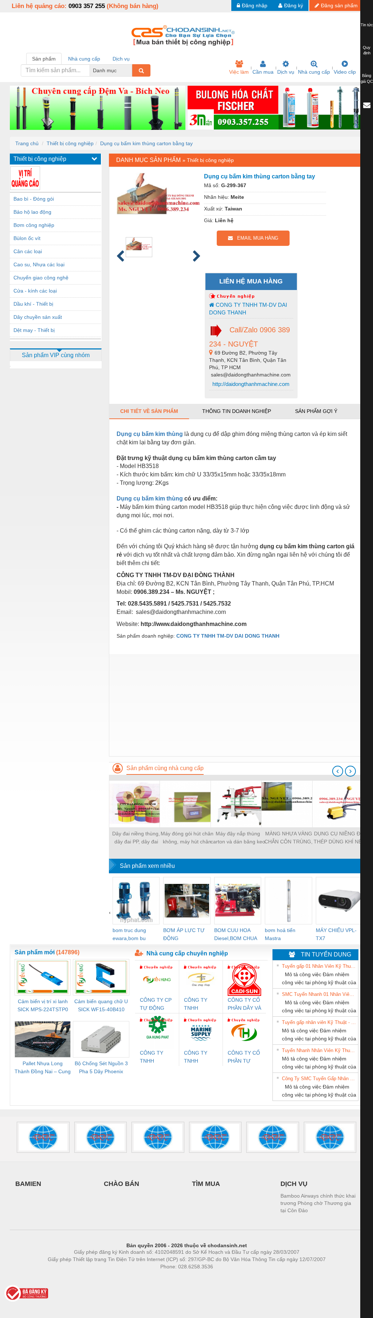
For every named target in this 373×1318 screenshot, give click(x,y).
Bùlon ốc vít (26, 238)
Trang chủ (27, 143)
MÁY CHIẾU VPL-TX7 (336, 934)
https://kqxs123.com (222, 1277)
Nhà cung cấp (314, 72)
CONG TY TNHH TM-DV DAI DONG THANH (248, 309)
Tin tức (367, 25)
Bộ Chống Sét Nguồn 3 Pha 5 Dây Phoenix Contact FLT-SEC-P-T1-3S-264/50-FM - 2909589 (101, 1067)
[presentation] (337, 771)
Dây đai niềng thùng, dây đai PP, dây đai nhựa (136, 838)
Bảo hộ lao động (32, 212)
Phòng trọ (139, 1277)
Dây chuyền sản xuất (37, 317)
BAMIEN (28, 1183)
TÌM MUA (206, 1183)
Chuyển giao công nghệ (40, 278)
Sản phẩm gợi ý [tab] (316, 411)
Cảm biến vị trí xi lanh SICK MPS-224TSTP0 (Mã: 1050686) (42, 1005)
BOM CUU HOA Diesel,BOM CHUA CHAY (235, 934)
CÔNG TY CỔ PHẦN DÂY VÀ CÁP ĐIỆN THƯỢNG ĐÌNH (244, 1004)
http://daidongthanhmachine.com (250, 384)
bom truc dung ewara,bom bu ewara (129, 934)
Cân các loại (27, 251)
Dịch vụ (285, 72)
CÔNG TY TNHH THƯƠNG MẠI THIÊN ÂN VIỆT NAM (200, 1004)
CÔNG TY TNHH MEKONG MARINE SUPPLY (195, 1057)
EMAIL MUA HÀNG (255, 238)
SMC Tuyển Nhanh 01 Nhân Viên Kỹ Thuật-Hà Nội (319, 994)
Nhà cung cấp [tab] (84, 59)
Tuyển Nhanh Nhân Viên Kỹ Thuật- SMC (319, 1050)
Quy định (366, 50)
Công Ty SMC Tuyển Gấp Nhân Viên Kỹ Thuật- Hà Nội (319, 1078)
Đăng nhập (254, 5)
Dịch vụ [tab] (121, 59)
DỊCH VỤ (293, 1183)
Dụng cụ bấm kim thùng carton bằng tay (146, 143)
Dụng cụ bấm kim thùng (150, 434)
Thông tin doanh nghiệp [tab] (236, 411)
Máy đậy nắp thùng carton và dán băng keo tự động (238, 838)
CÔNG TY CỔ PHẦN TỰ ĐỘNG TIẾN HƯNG (244, 1057)
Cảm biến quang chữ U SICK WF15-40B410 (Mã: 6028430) (101, 1005)
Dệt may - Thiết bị (34, 330)
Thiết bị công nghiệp (70, 143)
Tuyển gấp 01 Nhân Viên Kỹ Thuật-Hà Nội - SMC (319, 966)
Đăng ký (293, 5)
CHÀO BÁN (121, 1183)
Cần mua (263, 72)
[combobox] (130, 70)
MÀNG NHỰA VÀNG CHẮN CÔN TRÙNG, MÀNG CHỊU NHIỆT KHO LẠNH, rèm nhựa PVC (288, 838)
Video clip (345, 72)
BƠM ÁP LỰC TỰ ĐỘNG (184, 934)
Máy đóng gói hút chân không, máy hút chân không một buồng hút (187, 838)
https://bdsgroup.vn (177, 1277)
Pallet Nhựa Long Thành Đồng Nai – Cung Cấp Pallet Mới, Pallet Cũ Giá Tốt (43, 1067)
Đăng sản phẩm (339, 5)
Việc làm (239, 72)
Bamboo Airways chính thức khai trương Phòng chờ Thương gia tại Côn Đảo (318, 1203)
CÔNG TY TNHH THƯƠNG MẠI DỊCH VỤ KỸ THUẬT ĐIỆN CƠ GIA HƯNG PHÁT (157, 1057)
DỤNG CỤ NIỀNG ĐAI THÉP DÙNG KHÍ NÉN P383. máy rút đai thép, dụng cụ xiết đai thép (339, 838)
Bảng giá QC (367, 78)
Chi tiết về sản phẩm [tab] (149, 411)
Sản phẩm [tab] (44, 59)
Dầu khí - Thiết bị (33, 304)
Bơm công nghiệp (33, 225)
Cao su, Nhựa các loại (38, 264)
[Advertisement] (236, 705)
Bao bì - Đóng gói (33, 199)
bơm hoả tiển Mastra (280, 934)
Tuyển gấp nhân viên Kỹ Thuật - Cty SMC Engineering (319, 1022)
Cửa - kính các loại (35, 291)
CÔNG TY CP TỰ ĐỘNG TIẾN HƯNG (156, 1004)
